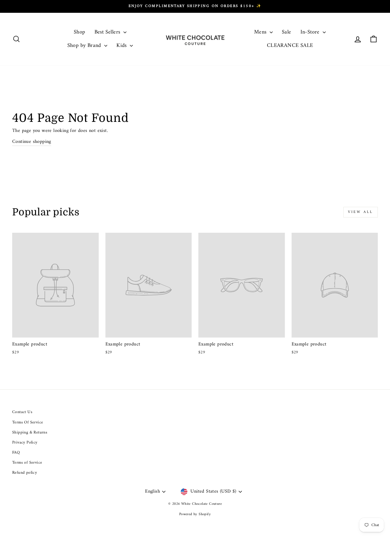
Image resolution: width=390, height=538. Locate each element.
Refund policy (24, 472)
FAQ (16, 452)
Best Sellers (108, 32)
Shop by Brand (85, 45)
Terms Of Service (27, 422)
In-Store (310, 32)
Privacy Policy (24, 442)
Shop (79, 32)
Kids (122, 45)
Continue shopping (31, 142)
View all (360, 212)
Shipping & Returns (29, 432)
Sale (286, 32)
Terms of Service (27, 462)
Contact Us (22, 412)
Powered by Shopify (195, 514)
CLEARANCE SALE (290, 45)
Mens (261, 32)
